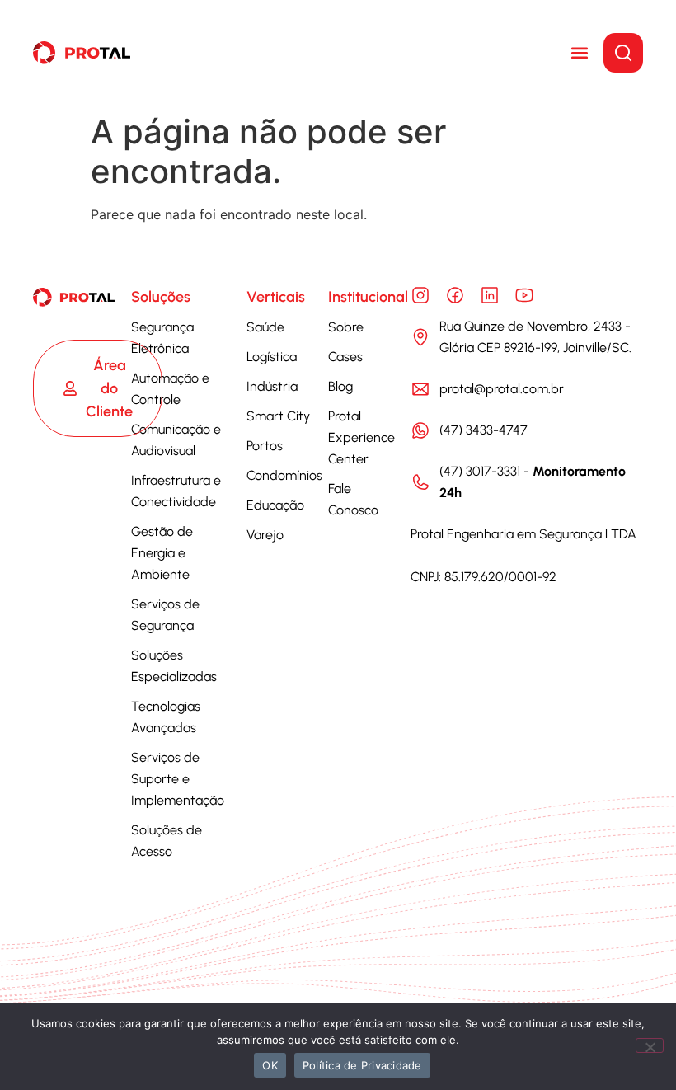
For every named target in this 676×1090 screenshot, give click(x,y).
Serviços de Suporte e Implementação (177, 778)
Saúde (265, 327)
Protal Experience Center (361, 437)
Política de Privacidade (362, 1065)
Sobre (346, 327)
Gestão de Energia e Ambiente (162, 553)
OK (270, 1065)
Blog (340, 386)
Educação (275, 505)
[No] (650, 1045)
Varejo (265, 535)
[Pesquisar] (623, 53)
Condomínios (284, 475)
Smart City (278, 416)
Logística (271, 356)
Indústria (272, 386)
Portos (264, 445)
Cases (345, 356)
